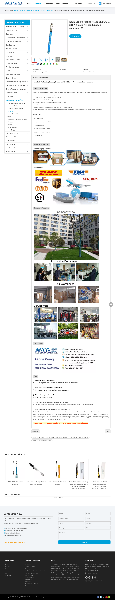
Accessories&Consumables (15, 137)
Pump (8, 70)
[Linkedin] (89, 577)
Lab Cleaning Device (12, 144)
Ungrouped (9, 96)
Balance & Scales (11, 30)
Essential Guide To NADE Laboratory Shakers (64, 564)
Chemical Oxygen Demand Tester (18, 103)
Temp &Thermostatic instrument (16, 89)
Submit (84, 542)
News (6, 571)
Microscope (9, 56)
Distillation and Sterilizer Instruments (17, 37)
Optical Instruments (12, 63)
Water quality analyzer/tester (15, 100)
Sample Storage (11, 151)
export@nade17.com (93, 568)
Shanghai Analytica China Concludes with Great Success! (67, 566)
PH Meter (10, 122)
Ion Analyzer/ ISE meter (14, 114)
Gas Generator (10, 45)
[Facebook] (86, 577)
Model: (35, 69)
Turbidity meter (12, 127)
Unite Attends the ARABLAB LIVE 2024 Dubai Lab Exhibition (68, 568)
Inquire (76, 36)
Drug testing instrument (13, 41)
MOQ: (85, 69)
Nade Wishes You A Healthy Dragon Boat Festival (65, 579)
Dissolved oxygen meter (15, 108)
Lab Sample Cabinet (12, 148)
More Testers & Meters (13, 59)
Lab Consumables (12, 133)
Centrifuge (9, 34)
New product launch (56, 570)
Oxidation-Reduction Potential (17, 119)
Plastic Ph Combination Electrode (42, 440)
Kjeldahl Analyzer (11, 48)
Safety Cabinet (10, 78)
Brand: (60, 69)
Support (6, 573)
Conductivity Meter (13, 106)
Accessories (28, 564)
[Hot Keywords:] (100, 3)
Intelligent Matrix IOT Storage (15, 26)
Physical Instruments (12, 67)
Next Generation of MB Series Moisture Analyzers (77, 570)
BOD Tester (11, 130)
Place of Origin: (88, 72)
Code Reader (10, 140)
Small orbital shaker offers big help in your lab (76, 575)
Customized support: (39, 72)
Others (27, 585)
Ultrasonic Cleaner (12, 92)
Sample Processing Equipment (16, 81)
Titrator (9, 124)
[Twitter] (92, 577)
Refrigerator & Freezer (13, 74)
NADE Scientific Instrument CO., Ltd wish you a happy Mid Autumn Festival (72, 577)
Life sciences (10, 52)
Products (7, 566)
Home (6, 564)
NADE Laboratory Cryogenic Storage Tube (63, 573)
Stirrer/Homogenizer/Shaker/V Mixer (17, 85)
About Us (7, 568)
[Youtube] (106, 597)
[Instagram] (96, 577)
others (9, 116)
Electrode (10, 111)
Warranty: (61, 72)
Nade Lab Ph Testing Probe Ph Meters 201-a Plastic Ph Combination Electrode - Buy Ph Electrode (60, 437)
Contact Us (7, 575)
